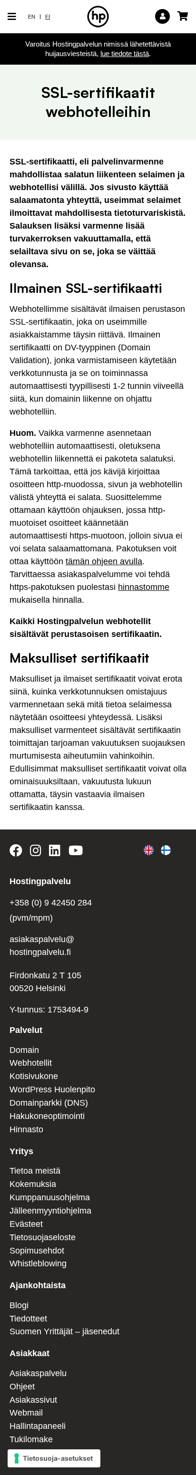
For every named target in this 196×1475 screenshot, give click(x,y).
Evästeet (26, 1224)
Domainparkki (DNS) (49, 1103)
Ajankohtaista (38, 1285)
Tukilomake (31, 1439)
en (31, 16)
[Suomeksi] (166, 850)
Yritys (21, 1151)
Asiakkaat (29, 1353)
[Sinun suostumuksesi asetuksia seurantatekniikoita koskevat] (54, 1458)
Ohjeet (22, 1386)
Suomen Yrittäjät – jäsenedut (64, 1331)
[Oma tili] (162, 16)
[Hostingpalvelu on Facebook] (18, 852)
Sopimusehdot (37, 1250)
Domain (24, 1050)
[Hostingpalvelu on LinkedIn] (54, 852)
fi (47, 16)
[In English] (149, 850)
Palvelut (26, 1030)
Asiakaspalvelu (38, 1373)
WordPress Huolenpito (52, 1089)
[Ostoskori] (180, 16)
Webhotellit (31, 1063)
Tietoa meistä (35, 1171)
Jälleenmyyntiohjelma (50, 1210)
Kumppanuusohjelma (50, 1197)
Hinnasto (26, 1129)
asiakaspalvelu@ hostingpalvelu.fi (42, 946)
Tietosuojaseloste (43, 1237)
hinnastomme (143, 587)
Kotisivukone (34, 1076)
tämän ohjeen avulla (104, 561)
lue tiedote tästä (124, 53)
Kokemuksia (33, 1184)
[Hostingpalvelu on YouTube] (75, 852)
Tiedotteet (28, 1318)
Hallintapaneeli (38, 1426)
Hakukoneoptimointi (47, 1116)
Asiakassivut (33, 1400)
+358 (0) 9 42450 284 (51, 902)
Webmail (26, 1412)
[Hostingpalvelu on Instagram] (35, 852)
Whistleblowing (38, 1263)
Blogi (19, 1305)
